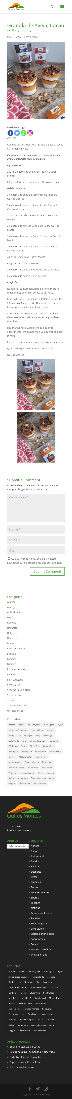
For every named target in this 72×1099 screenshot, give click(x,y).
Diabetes (12, 638)
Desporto (12, 627)
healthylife (13, 751)
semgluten (23, 778)
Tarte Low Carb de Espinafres (26, 1057)
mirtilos (12, 756)
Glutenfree (35, 746)
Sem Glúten (13, 684)
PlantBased (33, 767)
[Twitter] (17, 133)
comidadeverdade (38, 740)
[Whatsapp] (23, 133)
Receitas (12, 674)
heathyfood (40, 751)
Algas (60, 724)
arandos (51, 730)
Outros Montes (32, 762)
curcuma (54, 740)
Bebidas (11, 622)
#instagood (49, 724)
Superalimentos (38, 778)
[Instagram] (30, 133)
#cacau (12, 724)
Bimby (11, 735)
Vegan (52, 778)
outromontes (41, 756)
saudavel (51, 773)
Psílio (40, 773)
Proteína (12, 773)
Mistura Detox (25, 756)
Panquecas (47, 762)
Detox (10, 633)
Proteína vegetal (27, 773)
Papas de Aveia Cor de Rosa (25, 1062)
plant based (47, 767)
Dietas (10, 643)
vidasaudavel (24, 783)
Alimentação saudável (19, 730)
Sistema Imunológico (18, 689)
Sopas (10, 700)
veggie (12, 783)
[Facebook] (10, 133)
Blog (38, 735)
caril (24, 740)
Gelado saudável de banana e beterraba (32, 1051)
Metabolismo (55, 751)
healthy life (27, 751)
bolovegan (48, 735)
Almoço (11, 601)
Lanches (11, 659)
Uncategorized (15, 710)
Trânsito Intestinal (17, 705)
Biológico (28, 735)
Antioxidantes (15, 612)
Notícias (11, 664)
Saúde (11, 778)
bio (19, 735)
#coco (21, 724)
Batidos (11, 617)
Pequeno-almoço (16, 767)
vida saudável (40, 783)
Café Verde (14, 740)
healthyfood (48, 746)
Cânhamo (13, 746)
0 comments (31, 36)
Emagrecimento (16, 648)
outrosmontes (15, 762)
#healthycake (34, 724)
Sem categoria (15, 679)
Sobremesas (14, 695)
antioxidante (38, 730)
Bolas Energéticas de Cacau (25, 1046)
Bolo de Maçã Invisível (22, 1067)
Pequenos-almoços (17, 669)
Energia (11, 653)
